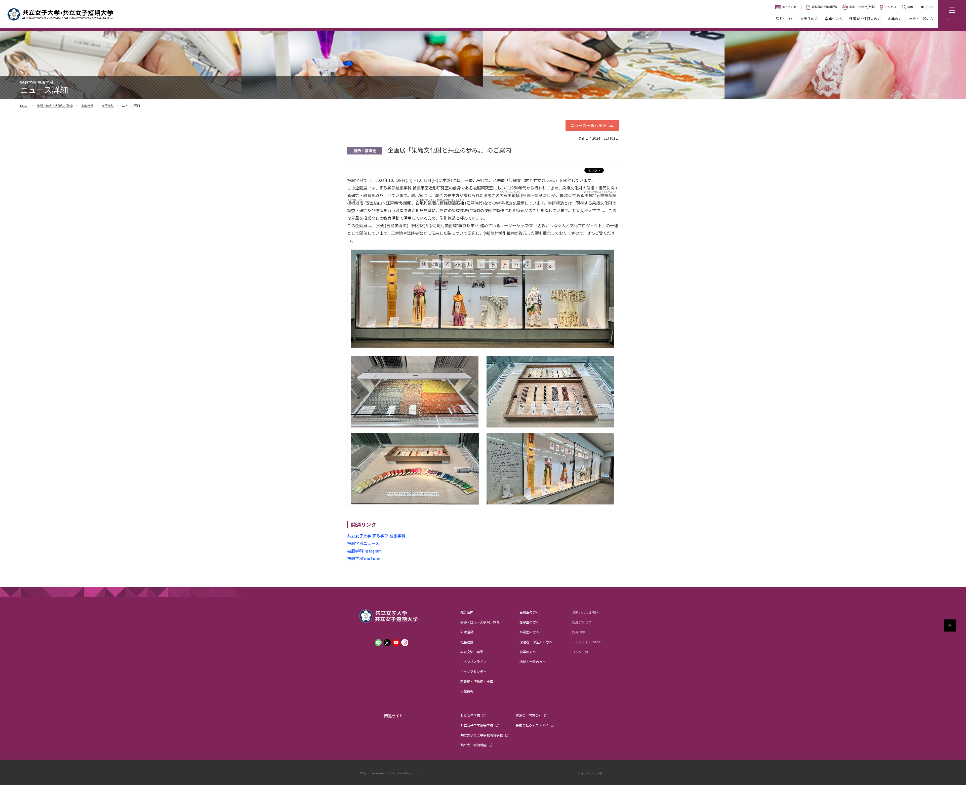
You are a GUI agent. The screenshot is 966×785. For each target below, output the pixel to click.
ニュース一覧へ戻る (589, 125)
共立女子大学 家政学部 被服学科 (376, 536)
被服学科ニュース (363, 543)
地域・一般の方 (921, 18)
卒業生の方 (833, 18)
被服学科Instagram (364, 551)
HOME (24, 105)
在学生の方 (809, 18)
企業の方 (895, 18)
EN (931, 7)
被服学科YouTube (363, 558)
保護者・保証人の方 (865, 18)
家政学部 (87, 105)
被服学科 (108, 105)
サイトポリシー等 (590, 773)
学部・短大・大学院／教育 (55, 105)
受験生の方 (785, 18)
